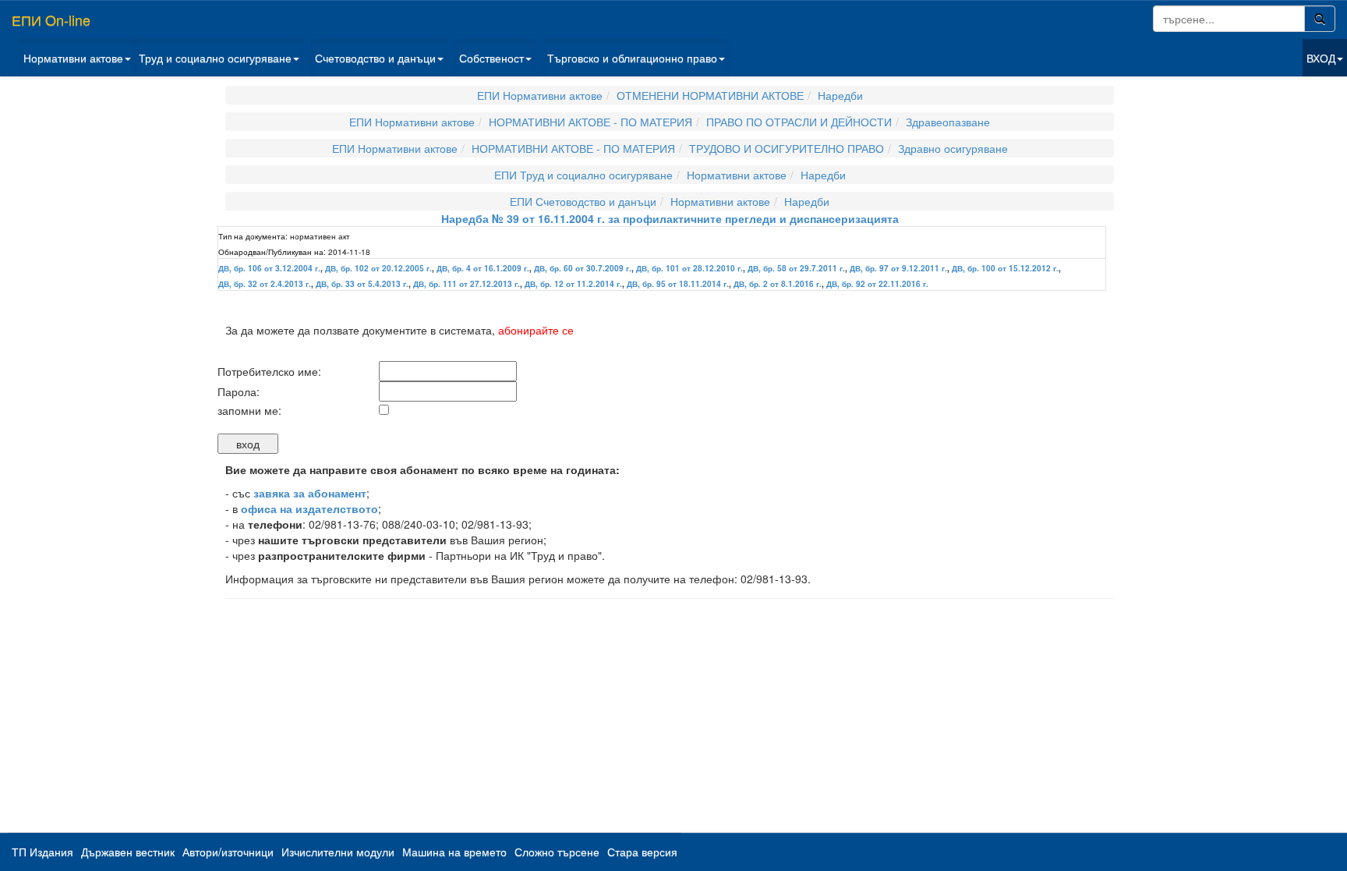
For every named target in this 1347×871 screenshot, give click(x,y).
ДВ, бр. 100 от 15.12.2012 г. (1005, 268)
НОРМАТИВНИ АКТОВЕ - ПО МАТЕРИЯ (590, 121)
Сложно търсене (556, 851)
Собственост (491, 58)
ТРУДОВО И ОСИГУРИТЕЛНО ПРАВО (786, 148)
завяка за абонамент (309, 493)
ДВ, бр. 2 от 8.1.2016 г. (778, 283)
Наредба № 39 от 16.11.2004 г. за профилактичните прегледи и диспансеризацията (670, 218)
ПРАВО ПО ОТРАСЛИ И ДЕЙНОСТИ (799, 121)
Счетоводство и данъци (375, 58)
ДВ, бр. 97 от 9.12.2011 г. (898, 268)
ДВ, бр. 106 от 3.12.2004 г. (269, 268)
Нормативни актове (73, 58)
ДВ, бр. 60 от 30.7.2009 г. (582, 268)
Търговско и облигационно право (632, 58)
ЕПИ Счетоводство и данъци (583, 201)
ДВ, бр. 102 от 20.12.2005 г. (378, 268)
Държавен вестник (128, 851)
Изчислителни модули (337, 851)
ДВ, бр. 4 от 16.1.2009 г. (483, 268)
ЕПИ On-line (51, 19)
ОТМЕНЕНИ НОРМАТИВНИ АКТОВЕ (710, 95)
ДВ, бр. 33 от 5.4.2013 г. (362, 283)
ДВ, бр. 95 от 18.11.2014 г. (678, 283)
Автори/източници (228, 851)
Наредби (840, 95)
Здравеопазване (948, 121)
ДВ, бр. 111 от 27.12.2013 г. (466, 283)
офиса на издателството (309, 508)
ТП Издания (42, 851)
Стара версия (642, 851)
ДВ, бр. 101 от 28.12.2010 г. (689, 268)
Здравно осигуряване (953, 148)
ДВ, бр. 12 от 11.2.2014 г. (573, 283)
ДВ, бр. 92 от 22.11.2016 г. (877, 283)
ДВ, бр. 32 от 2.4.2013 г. (264, 283)
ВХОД (1320, 58)
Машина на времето (454, 851)
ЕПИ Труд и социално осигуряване (583, 174)
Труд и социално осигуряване (215, 58)
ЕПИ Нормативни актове (540, 95)
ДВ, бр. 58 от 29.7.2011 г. (796, 268)
